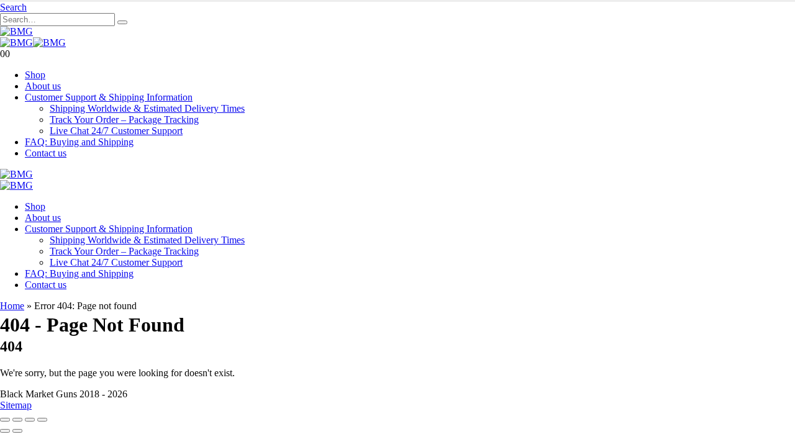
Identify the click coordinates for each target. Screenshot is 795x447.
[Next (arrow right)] (17, 431)
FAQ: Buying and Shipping (79, 142)
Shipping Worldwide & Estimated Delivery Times (147, 108)
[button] (13, 7)
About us (43, 86)
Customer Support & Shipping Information (109, 97)
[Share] (30, 420)
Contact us (45, 153)
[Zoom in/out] (5, 420)
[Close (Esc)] (42, 420)
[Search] (122, 22)
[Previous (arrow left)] (5, 431)
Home (12, 305)
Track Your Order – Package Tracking (124, 119)
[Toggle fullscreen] (17, 420)
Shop (35, 75)
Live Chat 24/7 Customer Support (116, 130)
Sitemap (16, 405)
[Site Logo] (16, 31)
